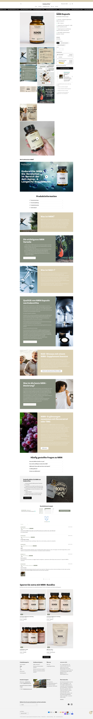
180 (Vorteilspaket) (61, 45)
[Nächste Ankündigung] (73, 1)
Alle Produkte (22, 664)
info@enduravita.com (27, 689)
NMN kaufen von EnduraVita (30, 341)
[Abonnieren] (36, 705)
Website (61, 672)
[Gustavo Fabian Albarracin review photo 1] (23, 574)
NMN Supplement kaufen (29, 257)
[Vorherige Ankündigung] (20, 1)
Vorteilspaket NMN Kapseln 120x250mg (53, 616)
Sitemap (61, 699)
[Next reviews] (72, 76)
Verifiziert (46, 521)
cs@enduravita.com (27, 683)
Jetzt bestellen (27, 497)
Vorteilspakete (23, 673)
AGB (54, 716)
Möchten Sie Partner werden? (39, 669)
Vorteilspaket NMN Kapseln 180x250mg (27, 616)
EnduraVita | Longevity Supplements (27, 716)
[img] (23, 527)
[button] (21, 4)
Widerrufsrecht (43, 716)
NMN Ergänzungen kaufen (30, 404)
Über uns (48, 664)
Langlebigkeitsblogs (51, 666)
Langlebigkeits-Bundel (24, 649)
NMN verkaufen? (36, 664)
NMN (42, 219)
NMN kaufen (44, 448)
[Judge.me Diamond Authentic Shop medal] (46, 518)
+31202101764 (27, 681)
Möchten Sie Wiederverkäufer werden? (39, 671)
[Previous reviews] (57, 76)
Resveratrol (22, 671)
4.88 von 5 (29, 510)
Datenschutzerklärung (50, 716)
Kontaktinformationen (59, 716)
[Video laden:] (46, 177)
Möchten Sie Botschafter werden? (38, 667)
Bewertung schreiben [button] (64, 510)
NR (20, 667)
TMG (21, 669)
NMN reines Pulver (50, 649)
